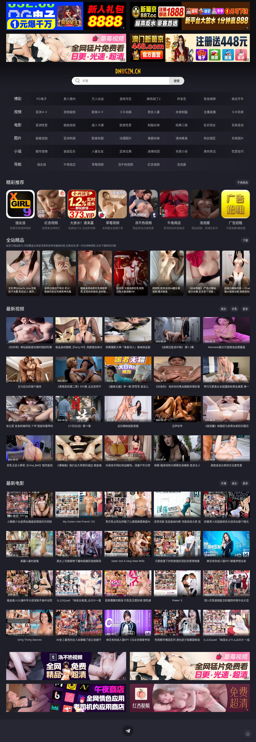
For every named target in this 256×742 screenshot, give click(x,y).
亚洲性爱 (42, 125)
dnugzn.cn (128, 71)
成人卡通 (98, 125)
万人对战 (98, 99)
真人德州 (70, 99)
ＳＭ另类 (238, 112)
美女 (223, 309)
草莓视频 (98, 164)
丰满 (223, 483)
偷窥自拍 (42, 138)
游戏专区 (126, 99)
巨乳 (234, 309)
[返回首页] (247, 733)
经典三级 (182, 125)
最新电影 (15, 483)
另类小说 (182, 151)
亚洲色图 (70, 138)
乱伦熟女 (210, 125)
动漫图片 (126, 138)
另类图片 (238, 138)
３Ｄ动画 (126, 112)
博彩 (18, 98)
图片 (18, 138)
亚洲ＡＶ (42, 112)
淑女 (234, 483)
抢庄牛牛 (238, 99)
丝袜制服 (182, 112)
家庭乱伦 (70, 151)
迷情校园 (154, 151)
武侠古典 (126, 151)
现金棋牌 (210, 99)
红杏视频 (154, 164)
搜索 (177, 81)
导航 (18, 164)
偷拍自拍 (70, 125)
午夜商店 (70, 164)
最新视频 (15, 309)
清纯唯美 (182, 138)
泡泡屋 (181, 164)
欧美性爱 (126, 125)
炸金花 (181, 99)
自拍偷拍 (70, 112)
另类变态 (238, 125)
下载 (245, 240)
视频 (18, 111)
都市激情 (42, 151)
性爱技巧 (238, 151)
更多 (245, 309)
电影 (18, 125)
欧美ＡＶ (98, 112)
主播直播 (210, 112)
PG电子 (42, 99)
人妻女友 (98, 151)
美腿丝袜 (154, 138)
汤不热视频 (125, 164)
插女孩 (41, 164)
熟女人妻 (154, 112)
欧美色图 (98, 138)
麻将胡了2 (153, 99)
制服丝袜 (154, 125)
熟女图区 (210, 138)
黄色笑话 (210, 151)
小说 (18, 151)
